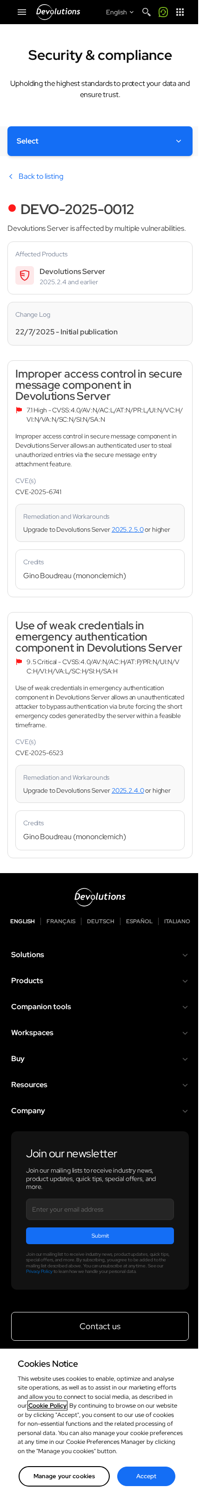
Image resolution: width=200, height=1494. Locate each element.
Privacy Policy (39, 1271)
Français (61, 921)
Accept (146, 1476)
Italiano (177, 921)
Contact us (100, 1326)
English (22, 921)
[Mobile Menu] (22, 12)
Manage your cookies (64, 1476)
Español (139, 921)
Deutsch (100, 921)
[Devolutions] (58, 12)
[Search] (146, 12)
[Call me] (163, 12)
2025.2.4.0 (128, 790)
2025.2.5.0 (128, 529)
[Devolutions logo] (100, 897)
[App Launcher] (180, 12)
